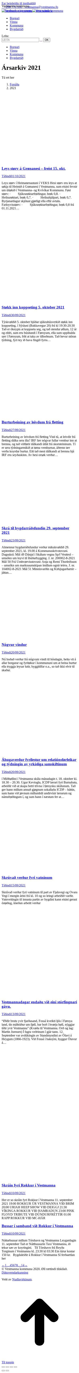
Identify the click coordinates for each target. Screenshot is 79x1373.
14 (22, 1265)
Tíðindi (6, 176)
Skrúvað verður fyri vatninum (27, 877)
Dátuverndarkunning (15, 1272)
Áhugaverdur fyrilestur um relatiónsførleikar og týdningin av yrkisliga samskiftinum (39, 762)
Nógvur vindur (14, 644)
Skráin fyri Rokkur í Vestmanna (29, 1185)
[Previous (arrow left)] (3, 1370)
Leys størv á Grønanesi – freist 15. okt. (34, 168)
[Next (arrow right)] (7, 1370)
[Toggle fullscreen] (11, 1367)
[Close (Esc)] (3, 1367)
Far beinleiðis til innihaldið (19, 3)
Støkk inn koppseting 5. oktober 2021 (33, 307)
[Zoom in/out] (15, 1367)
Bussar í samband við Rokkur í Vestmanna (37, 1226)
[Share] (7, 1367)
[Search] (41, 39)
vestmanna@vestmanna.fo (41, 7)
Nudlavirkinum (22, 1279)
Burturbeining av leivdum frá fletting (32, 422)
